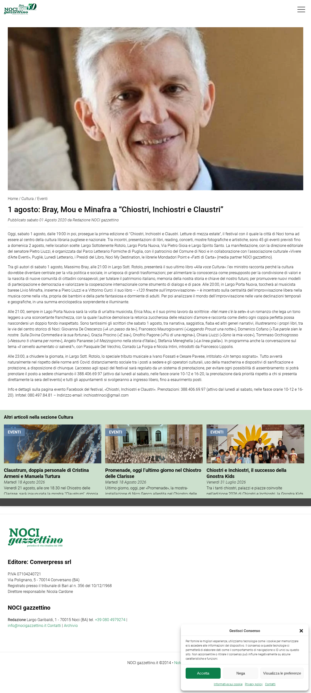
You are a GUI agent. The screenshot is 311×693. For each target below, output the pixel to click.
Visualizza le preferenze (282, 673)
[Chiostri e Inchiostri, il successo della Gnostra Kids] (255, 459)
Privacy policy (254, 684)
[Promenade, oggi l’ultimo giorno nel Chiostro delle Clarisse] (154, 459)
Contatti (54, 625)
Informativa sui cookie (228, 684)
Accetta (203, 673)
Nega (240, 673)
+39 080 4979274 (110, 619)
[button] (301, 630)
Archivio (71, 625)
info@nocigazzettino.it (27, 625)
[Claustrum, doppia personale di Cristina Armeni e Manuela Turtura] (52, 459)
